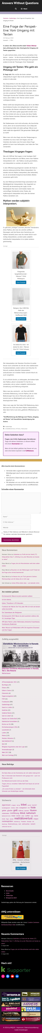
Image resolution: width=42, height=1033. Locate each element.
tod (33, 821)
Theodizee (23, 821)
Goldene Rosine (7, 713)
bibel (24, 804)
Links (7, 893)
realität (11, 819)
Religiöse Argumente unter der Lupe (13, 747)
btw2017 (34, 805)
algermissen (6, 805)
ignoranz (26, 810)
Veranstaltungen (7, 749)
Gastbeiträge (12, 18)
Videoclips (9, 895)
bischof (29, 805)
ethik (17, 808)
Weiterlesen (6, 673)
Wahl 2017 (5, 752)
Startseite (5, 18)
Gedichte (5, 710)
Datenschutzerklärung (31, 1027)
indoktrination (5, 813)
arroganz (14, 805)
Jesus (22, 813)
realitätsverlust (23, 818)
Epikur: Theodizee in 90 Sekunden (12, 603)
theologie (24, 429)
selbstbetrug (17, 821)
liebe (22, 816)
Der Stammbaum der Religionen (12, 612)
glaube (9, 810)
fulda (33, 807)
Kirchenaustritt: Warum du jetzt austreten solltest (17, 596)
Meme (4, 735)
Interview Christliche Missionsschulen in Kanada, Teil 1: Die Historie (20, 669)
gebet (4, 810)
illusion (33, 810)
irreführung (14, 813)
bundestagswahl (6, 808)
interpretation (10, 429)
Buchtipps (5, 685)
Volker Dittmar (32, 46)
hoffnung (20, 810)
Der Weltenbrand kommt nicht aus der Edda (15, 781)
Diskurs (4, 688)
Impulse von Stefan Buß (9, 719)
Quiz (3, 744)
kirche (18, 816)
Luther (4, 733)
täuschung (4, 824)
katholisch (31, 813)
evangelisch (23, 808)
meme (36, 816)
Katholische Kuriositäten (9, 721)
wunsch (33, 824)
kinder (13, 816)
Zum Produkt (21, 282)
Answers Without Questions (20, 3)
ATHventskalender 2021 (9, 682)
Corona (13, 808)
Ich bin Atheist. (6, 599)
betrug (18, 805)
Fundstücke (5, 702)
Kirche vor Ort (6, 724)
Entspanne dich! (11, 898)
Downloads (10, 891)
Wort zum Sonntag (7, 755)
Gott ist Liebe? (6, 716)
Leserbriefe (5, 730)
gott (15, 810)
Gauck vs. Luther (7, 707)
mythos (18, 429)
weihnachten (26, 824)
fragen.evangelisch (8, 696)
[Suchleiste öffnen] (16, 9)
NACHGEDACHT (7, 741)
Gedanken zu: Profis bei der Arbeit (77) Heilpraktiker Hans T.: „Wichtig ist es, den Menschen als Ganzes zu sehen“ (20, 556)
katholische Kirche (6, 816)
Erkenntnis (5, 693)
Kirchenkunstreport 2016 (9, 727)
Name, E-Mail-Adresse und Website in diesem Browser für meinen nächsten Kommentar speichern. (21, 533)
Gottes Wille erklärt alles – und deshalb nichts (25, 583)
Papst (7, 819)
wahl (19, 824)
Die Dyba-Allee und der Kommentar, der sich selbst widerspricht (21, 773)
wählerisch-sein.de (6, 826)
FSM (3, 699)
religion (36, 819)
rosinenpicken (7, 821)
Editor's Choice (6, 690)
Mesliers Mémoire (7, 738)
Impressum (20, 1027)
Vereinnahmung (12, 824)
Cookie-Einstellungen (21, 1030)
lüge (32, 816)
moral (3, 819)
